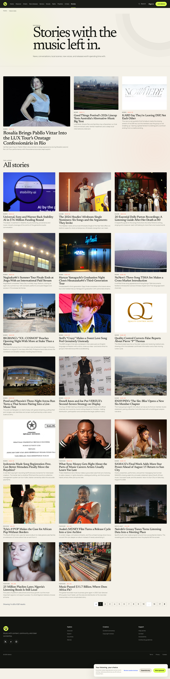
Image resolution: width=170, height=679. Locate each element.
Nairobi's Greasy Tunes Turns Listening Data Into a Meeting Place (138, 531)
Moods (48, 4)
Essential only (145, 670)
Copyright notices (108, 634)
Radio (54, 4)
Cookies (164, 654)
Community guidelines (145, 640)
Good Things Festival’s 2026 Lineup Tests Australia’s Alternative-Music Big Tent (95, 118)
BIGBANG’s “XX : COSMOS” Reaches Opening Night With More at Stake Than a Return (28, 341)
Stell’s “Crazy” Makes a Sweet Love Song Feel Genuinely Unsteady (83, 340)
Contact (141, 634)
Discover (18, 4)
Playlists (60, 4)
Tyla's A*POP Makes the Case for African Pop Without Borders (27, 531)
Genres (42, 4)
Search (69, 634)
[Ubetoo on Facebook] (11, 641)
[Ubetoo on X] (5, 641)
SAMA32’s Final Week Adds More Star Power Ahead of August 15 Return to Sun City (139, 467)
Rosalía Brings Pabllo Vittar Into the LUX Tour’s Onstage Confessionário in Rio (35, 138)
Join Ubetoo (161, 4)
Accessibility (142, 637)
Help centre (142, 631)
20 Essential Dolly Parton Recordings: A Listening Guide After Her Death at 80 (138, 219)
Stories (73, 4)
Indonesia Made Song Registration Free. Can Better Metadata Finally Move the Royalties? (27, 467)
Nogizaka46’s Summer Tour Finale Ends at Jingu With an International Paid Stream (28, 279)
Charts (25, 4)
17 (160, 604)
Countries (70, 637)
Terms (151, 654)
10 (143, 604)
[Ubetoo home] (5, 4)
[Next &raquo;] (164, 604)
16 (154, 604)
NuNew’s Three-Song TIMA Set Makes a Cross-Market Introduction (139, 279)
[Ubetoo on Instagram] (16, 641)
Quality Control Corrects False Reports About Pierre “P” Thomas (138, 340)
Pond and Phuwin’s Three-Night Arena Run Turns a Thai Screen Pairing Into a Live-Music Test (29, 404)
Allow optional (159, 670)
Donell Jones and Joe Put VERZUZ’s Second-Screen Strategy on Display (80, 403)
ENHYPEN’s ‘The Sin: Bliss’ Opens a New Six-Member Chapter (139, 403)
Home (12, 4)
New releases (33, 4)
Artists (67, 4)
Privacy (158, 654)
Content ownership (109, 631)
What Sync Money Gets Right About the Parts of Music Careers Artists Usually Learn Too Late (83, 467)
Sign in (151, 4)
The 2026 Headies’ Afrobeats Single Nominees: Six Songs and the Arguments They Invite (83, 220)
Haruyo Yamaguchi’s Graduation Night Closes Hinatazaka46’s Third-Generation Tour (83, 280)
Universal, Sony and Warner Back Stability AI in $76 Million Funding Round (28, 219)
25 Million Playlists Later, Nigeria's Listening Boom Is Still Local (24, 588)
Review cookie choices (131, 670)
